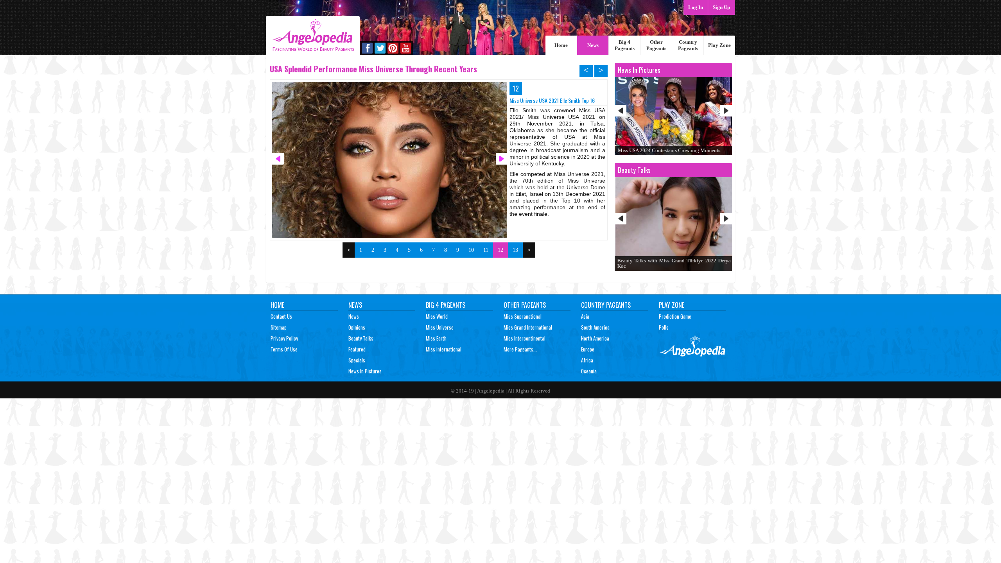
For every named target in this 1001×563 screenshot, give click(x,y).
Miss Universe (440, 327)
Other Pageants (656, 45)
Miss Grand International (528, 327)
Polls (664, 327)
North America (595, 338)
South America (595, 327)
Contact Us (281, 316)
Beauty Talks (360, 338)
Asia (585, 316)
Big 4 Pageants (625, 45)
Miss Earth (436, 338)
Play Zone (719, 45)
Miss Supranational (523, 316)
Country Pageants (688, 45)
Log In (695, 7)
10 (471, 250)
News (593, 45)
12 (500, 250)
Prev (620, 111)
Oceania (589, 371)
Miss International (443, 349)
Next (726, 111)
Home (561, 45)
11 (485, 250)
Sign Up (721, 7)
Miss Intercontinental (524, 338)
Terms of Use (284, 349)
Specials (356, 360)
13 (515, 250)
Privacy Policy (284, 338)
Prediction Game (675, 316)
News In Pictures (365, 371)
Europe (587, 349)
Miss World (437, 316)
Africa (587, 360)
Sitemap (279, 327)
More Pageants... (520, 349)
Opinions (356, 327)
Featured (357, 349)
